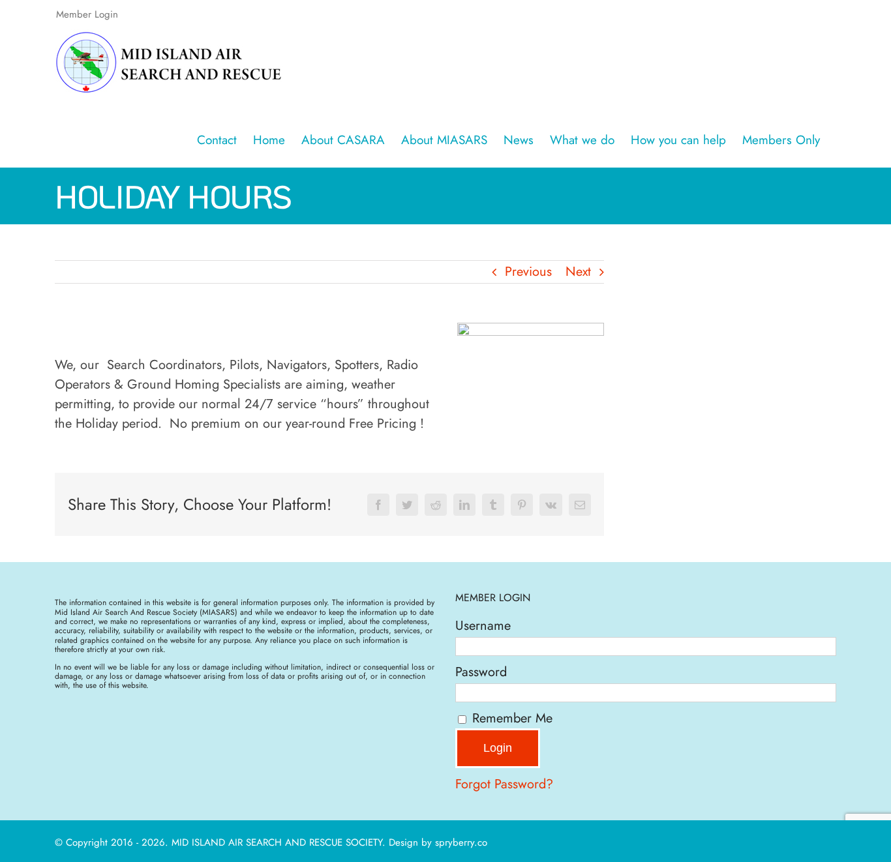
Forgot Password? (504, 784)
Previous (528, 271)
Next (578, 271)
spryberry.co (461, 842)
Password (481, 671)
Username (483, 625)
